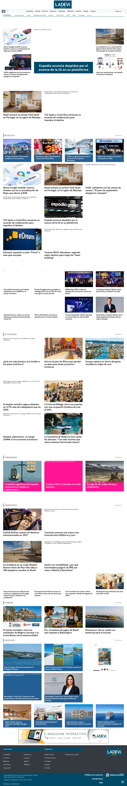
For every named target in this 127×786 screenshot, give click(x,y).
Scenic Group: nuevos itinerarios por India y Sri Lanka (79, 723)
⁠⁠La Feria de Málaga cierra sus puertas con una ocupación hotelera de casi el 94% (63, 407)
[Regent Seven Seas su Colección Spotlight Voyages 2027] (17, 712)
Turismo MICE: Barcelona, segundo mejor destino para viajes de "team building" (62, 255)
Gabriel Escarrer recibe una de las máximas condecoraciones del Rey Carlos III (17, 317)
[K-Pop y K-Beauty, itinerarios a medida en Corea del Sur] (17, 147)
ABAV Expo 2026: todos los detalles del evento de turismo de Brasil (78, 291)
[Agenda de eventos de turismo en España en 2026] (110, 147)
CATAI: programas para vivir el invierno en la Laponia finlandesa (78, 158)
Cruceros (78, 11)
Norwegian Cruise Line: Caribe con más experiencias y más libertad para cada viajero (21, 697)
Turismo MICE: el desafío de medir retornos (63, 485)
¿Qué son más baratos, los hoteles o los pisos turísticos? (109, 73)
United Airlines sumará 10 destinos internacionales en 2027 (21, 534)
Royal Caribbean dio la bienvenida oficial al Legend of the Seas (109, 724)
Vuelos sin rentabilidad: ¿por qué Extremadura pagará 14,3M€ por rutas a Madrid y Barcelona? (61, 567)
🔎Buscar (93, 11)
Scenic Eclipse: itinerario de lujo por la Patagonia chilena (19, 668)
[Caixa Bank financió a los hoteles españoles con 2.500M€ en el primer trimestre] (17, 279)
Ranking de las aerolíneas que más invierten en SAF (109, 592)
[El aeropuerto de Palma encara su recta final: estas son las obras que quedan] (48, 581)
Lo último (37, 11)
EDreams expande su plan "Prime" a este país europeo (21, 254)
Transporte (61, 11)
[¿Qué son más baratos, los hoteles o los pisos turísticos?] (110, 62)
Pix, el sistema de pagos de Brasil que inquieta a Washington (61, 631)
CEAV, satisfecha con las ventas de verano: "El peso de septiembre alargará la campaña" (17, 74)
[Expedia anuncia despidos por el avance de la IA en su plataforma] (63, 45)
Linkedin (47, 764)
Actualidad (29, 11)
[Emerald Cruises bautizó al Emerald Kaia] (48, 712)
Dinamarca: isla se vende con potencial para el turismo (100, 631)
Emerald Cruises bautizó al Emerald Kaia (46, 723)
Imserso (50, 15)
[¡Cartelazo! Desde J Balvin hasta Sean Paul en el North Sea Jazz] (110, 279)
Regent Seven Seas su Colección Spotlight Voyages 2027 (16, 724)
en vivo (89, 15)
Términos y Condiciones (11, 784)
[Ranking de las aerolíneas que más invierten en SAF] (110, 581)
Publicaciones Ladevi (72, 754)
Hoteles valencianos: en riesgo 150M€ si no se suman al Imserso (20, 438)
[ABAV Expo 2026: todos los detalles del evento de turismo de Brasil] (79, 279)
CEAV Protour (60, 15)
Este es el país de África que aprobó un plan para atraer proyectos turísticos (62, 364)
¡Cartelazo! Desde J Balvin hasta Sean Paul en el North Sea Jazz (108, 290)
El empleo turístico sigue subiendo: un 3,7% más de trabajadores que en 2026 (22, 407)
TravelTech (53, 11)
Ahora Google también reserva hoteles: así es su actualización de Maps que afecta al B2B (17, 49)
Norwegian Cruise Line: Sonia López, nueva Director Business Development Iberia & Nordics (62, 698)
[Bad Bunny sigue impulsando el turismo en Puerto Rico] (48, 147)
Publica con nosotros (94, 775)
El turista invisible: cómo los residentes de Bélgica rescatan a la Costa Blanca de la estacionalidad (21, 632)
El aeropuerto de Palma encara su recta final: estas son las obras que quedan (47, 593)
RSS (101, 782)
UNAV (74, 15)
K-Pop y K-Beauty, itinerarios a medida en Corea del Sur (17, 157)
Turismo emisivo (19, 15)
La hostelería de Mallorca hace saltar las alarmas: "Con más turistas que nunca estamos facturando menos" (63, 439)
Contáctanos (97, 778)
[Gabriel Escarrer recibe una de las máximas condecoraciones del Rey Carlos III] (17, 305)
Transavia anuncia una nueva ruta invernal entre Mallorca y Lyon (61, 534)
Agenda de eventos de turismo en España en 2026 (109, 157)
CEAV (68, 15)
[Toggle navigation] (7, 11)
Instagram (47, 761)
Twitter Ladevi (49, 754)
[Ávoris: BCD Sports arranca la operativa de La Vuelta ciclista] (48, 305)
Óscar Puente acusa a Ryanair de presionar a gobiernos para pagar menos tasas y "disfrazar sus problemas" (16, 594)
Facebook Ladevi (50, 758)
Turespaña (81, 15)
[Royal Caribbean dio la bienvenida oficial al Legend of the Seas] (110, 712)
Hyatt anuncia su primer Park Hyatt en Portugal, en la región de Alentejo (21, 116)
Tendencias (70, 11)
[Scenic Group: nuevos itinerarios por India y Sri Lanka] (79, 712)
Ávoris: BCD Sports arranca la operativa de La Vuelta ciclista (46, 316)
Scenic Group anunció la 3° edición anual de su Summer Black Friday (63, 668)
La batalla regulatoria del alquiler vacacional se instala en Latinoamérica (21, 487)
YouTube (47, 768)
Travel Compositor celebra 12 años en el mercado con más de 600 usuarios (78, 317)
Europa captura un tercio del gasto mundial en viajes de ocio (103, 363)
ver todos (118, 135)
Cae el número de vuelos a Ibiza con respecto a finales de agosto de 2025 (78, 593)
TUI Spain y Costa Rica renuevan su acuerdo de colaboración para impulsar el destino (62, 117)
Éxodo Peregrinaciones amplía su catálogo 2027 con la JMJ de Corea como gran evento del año (47, 291)
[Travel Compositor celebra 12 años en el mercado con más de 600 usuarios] (79, 305)
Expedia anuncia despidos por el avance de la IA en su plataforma (63, 68)
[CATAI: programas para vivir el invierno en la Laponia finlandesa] (79, 147)
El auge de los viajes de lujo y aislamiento (102, 485)
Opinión (85, 11)
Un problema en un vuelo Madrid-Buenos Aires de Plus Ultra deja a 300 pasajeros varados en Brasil (109, 49)
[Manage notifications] (122, 781)
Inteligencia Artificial (39, 15)
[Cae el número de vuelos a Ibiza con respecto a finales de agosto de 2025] (79, 581)
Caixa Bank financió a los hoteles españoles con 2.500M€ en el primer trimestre (16, 291)
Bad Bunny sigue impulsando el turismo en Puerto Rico (48, 157)
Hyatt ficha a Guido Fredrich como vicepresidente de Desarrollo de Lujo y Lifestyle (109, 317)
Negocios (45, 11)
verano (29, 15)
